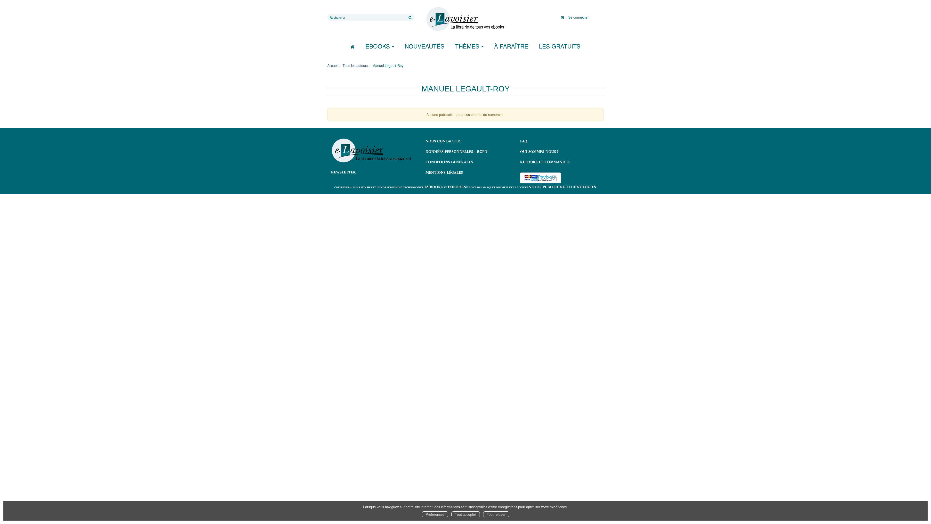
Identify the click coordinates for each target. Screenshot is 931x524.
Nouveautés (424, 46)
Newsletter (343, 172)
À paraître (511, 46)
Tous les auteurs (355, 65)
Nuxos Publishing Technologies (562, 187)
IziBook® (434, 187)
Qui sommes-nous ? (539, 151)
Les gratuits (559, 46)
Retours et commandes (545, 162)
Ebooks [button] (378, 46)
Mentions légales (444, 172)
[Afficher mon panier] (562, 17)
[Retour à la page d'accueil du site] (465, 19)
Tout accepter (465, 514)
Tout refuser (496, 514)
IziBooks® (458, 187)
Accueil (332, 65)
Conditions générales (449, 162)
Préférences (435, 514)
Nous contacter (442, 141)
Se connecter (578, 17)
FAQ (523, 141)
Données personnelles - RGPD (456, 151)
